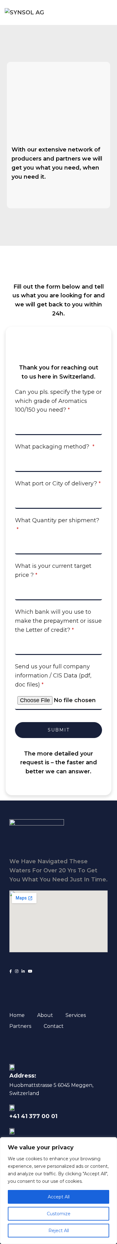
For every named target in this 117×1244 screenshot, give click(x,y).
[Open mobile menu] (109, 12)
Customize (59, 1214)
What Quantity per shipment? (57, 525)
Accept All (59, 1197)
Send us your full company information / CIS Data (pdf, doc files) (53, 675)
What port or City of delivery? (58, 483)
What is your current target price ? (53, 570)
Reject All (58, 1230)
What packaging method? (55, 446)
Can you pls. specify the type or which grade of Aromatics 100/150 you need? (58, 401)
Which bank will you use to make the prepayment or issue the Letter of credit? (58, 620)
